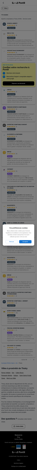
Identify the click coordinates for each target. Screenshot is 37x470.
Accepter (25, 241)
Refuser (11, 241)
